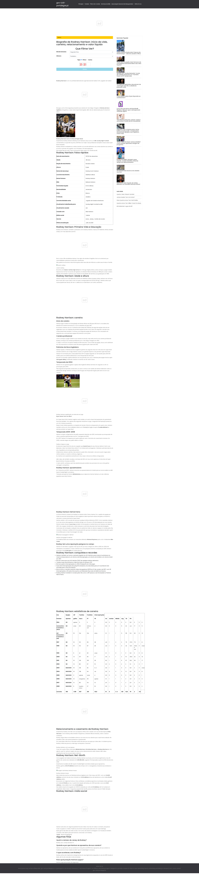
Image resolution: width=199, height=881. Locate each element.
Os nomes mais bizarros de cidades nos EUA (128, 171)
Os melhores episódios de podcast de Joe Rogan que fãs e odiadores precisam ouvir (129, 85)
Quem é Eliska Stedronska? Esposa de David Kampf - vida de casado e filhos (129, 53)
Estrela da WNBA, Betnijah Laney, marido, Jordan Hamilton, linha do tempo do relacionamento (127, 161)
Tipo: (79, 60)
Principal (81, 4)
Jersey (92, 219)
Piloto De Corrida (95, 4)
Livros (87, 219)
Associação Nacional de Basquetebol (122, 4)
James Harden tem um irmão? (126, 197)
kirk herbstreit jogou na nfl (124, 206)
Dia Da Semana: (61, 52)
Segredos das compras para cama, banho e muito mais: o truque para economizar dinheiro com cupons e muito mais (128, 131)
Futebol (87, 4)
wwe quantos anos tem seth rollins (127, 200)
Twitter (58, 834)
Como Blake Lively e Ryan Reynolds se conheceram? (128, 97)
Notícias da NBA (105, 4)
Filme (84, 60)
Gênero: (59, 56)
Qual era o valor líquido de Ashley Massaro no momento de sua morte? (128, 183)
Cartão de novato (99, 219)
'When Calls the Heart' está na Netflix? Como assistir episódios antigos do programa (129, 143)
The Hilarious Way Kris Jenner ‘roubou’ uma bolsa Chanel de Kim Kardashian (129, 120)
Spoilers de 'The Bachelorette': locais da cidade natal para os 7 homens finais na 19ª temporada (128, 74)
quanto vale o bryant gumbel (125, 194)
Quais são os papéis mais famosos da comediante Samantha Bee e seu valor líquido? (129, 63)
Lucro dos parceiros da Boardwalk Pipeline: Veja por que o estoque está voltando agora (128, 110)
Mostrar (85, 69)
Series (90, 60)
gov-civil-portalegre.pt (99, 870)
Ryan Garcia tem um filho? (64, 416)
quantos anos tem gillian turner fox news (129, 203)
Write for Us (138, 4)
